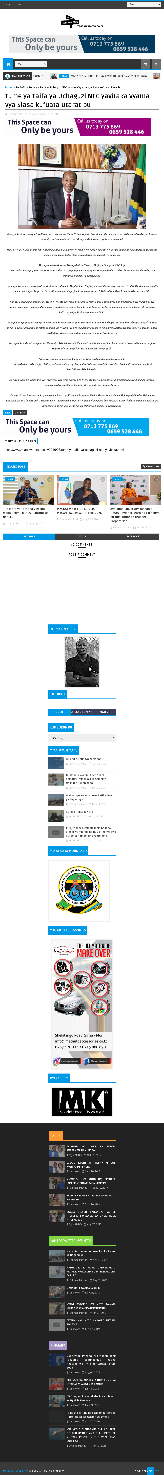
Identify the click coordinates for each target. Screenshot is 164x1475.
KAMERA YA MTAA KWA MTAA (70, 1241)
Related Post (15, 467)
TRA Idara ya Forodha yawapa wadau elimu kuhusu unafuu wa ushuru (26, 513)
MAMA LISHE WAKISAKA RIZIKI (84, 1288)
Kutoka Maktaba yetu (79, 812)
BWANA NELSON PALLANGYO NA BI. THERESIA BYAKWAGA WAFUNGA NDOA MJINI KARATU (91, 1215)
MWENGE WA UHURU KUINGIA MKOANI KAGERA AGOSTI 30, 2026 (87, 76)
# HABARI (20, 412)
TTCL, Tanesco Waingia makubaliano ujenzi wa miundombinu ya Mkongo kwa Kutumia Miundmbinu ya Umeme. (91, 832)
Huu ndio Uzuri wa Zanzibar (83, 759)
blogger (29, 536)
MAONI (105, 712)
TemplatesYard (83, 1466)
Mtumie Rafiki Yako (19, 440)
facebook (133, 536)
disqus (81, 536)
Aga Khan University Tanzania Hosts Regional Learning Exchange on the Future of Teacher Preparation (135, 515)
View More (152, 466)
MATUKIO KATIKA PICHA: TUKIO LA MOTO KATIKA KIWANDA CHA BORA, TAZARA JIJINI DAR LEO (91, 1271)
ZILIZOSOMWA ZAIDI (82, 712)
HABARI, (54, 114)
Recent (59, 712)
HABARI (41, 76)
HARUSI (55, 1136)
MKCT (155, 1471)
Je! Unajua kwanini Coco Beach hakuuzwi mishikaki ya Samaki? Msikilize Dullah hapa (86, 779)
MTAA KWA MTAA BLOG (15, 1471)
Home (8, 87)
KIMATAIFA (58, 1346)
